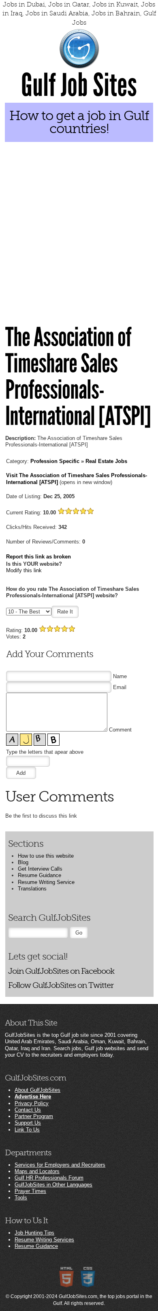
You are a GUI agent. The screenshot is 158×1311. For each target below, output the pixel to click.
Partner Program (34, 1116)
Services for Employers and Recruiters (60, 1165)
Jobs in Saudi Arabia (57, 13)
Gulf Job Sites (79, 85)
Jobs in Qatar (68, 4)
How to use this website (46, 856)
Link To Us (27, 1130)
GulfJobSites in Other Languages (53, 1185)
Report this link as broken (38, 557)
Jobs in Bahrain (116, 13)
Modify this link (24, 570)
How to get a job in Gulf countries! (79, 122)
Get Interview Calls (40, 869)
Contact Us (28, 1110)
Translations (32, 889)
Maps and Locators (37, 1171)
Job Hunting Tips (34, 1233)
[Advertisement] (79, 230)
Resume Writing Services (44, 1240)
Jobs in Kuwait (115, 4)
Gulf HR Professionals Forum (49, 1178)
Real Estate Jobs (106, 461)
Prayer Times (30, 1191)
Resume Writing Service (46, 882)
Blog (23, 862)
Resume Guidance (39, 875)
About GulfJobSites (37, 1090)
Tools (21, 1198)
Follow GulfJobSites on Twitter (60, 985)
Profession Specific (54, 461)
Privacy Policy (32, 1103)
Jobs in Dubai (24, 4)
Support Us (28, 1123)
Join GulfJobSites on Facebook (61, 971)
